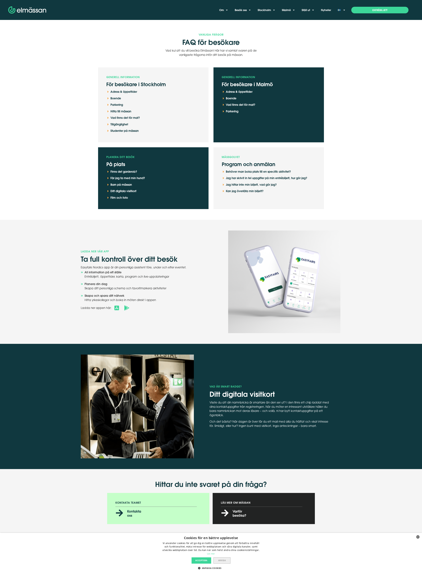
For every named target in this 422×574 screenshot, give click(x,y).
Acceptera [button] (201, 560)
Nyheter (326, 10)
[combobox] (418, 537)
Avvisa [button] (222, 560)
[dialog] (211, 553)
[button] (379, 10)
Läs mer (211, 553)
